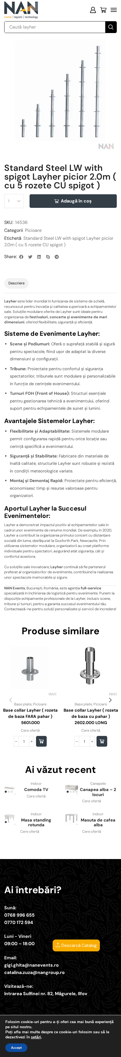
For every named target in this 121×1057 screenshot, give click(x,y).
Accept (16, 1047)
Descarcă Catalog (78, 945)
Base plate (23, 704)
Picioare (33, 230)
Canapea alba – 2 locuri (98, 792)
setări (36, 1037)
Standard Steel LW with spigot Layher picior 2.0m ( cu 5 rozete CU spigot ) (58, 241)
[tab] (16, 283)
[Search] (110, 27)
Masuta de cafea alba (98, 822)
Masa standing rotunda (36, 822)
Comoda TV (36, 789)
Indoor (36, 783)
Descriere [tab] (16, 283)
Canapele (98, 783)
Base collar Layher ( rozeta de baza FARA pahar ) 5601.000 (30, 716)
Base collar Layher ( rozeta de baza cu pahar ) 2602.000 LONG (91, 716)
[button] (93, 10)
